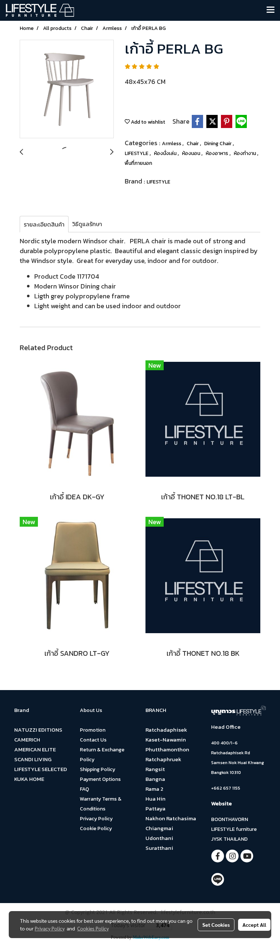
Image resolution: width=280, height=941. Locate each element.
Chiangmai (159, 828)
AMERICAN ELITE (35, 749)
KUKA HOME (29, 779)
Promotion (92, 730)
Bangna (155, 779)
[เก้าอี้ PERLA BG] (66, 89)
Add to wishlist (147, 122)
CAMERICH (27, 739)
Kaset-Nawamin (165, 739)
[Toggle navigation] (270, 10)
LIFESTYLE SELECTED (40, 769)
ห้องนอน (191, 153)
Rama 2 (154, 789)
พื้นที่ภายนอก (138, 163)
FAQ (84, 789)
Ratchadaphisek (166, 729)
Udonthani (159, 838)
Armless (172, 143)
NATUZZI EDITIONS (38, 729)
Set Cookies (216, 924)
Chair (193, 143)
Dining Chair (218, 143)
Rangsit (155, 769)
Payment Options (100, 779)
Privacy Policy (96, 818)
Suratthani (159, 848)
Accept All (254, 924)
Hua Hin (155, 798)
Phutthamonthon (167, 749)
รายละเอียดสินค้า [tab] (44, 224)
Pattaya (155, 808)
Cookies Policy (93, 928)
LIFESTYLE (137, 153)
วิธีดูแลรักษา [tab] (87, 224)
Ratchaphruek (163, 759)
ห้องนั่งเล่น (166, 153)
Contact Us (93, 740)
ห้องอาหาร (217, 153)
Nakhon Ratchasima (170, 818)
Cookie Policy (96, 828)
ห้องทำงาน (245, 153)
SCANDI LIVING (32, 759)
